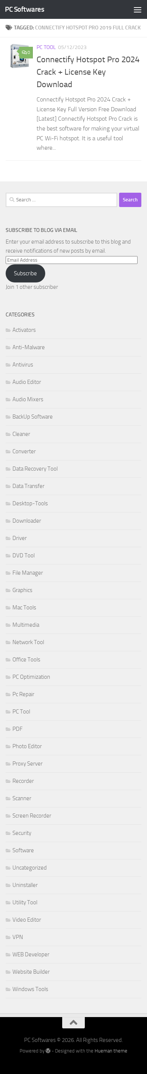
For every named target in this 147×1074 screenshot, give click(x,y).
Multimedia (25, 624)
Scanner (21, 798)
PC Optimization (31, 677)
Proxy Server (27, 763)
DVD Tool (23, 555)
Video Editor (26, 919)
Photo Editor (27, 746)
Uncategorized (29, 867)
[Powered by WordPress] (48, 1050)
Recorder (23, 781)
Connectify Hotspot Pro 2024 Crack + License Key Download (88, 72)
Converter (24, 451)
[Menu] (137, 9)
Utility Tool (24, 902)
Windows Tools (30, 989)
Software (23, 850)
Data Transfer (28, 486)
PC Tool (46, 47)
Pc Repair (23, 694)
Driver (19, 538)
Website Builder (31, 971)
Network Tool (28, 642)
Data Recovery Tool (35, 468)
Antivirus (22, 364)
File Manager (27, 572)
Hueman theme (111, 1051)
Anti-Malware (28, 347)
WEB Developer (30, 954)
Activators (24, 330)
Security (21, 833)
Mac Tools (24, 607)
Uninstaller (25, 885)
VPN (17, 937)
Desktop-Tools (30, 503)
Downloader (26, 520)
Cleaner (21, 434)
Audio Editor (26, 382)
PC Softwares (24, 9)
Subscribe (25, 273)
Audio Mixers (27, 399)
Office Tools (26, 659)
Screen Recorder (31, 815)
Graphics (22, 590)
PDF (17, 729)
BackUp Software (32, 416)
